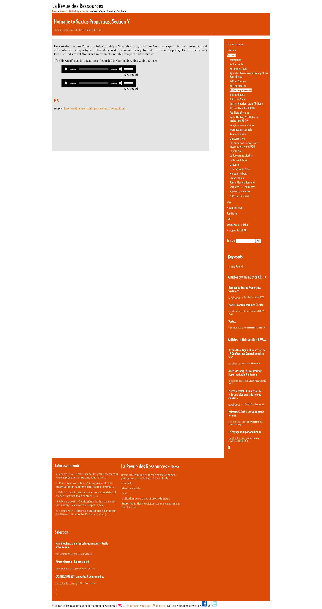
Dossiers (63, 11)
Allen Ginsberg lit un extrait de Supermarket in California (245, 372)
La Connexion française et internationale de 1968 (244, 144)
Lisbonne (234, 164)
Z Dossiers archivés (240, 196)
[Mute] (120, 69)
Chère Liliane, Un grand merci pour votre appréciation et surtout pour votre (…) (87, 475)
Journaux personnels (241, 129)
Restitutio (232, 213)
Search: (231, 240)
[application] (98, 69)
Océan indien (237, 178)
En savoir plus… (162, 478)
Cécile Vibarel (85, 553)
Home (55, 11)
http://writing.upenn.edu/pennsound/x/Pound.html (94, 108)
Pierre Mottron (87, 568)
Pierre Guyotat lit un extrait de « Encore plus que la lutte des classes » (245, 394)
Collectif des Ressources (254, 404)
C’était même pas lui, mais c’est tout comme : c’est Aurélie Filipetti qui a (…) (85, 503)
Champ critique (235, 44)
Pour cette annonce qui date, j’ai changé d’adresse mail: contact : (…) (86, 494)
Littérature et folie (240, 169)
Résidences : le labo (237, 225)
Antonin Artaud (238, 68)
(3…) (262, 277)
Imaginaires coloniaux (242, 125)
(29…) (263, 339)
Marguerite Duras (239, 173)
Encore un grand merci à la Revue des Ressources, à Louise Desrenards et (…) (86, 512)
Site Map (145, 606)
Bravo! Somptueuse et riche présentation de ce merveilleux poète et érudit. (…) (85, 485)
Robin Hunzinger (235, 424)
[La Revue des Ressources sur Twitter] (214, 606)
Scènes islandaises (240, 191)
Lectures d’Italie (238, 160)
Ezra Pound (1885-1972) (91, 29)
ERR (228, 219)
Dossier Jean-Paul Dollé (242, 108)
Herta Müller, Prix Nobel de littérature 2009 (244, 119)
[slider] (129, 68)
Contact (133, 606)
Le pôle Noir (236, 151)
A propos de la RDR (236, 230)
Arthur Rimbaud (238, 81)
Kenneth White (238, 134)
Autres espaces (238, 86)
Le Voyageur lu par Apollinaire (244, 432)
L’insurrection (237, 138)
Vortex (232, 321)
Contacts (127, 483)
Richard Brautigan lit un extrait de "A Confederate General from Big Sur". (247, 353)
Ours (124, 493)
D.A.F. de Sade (237, 99)
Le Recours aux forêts (241, 155)
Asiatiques (235, 60)
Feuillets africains (239, 112)
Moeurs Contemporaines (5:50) (245, 305)
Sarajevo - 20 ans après (242, 187)
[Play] (66, 69)
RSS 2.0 (160, 606)
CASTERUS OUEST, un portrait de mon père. (80, 576)
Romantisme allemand (242, 182)
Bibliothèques (237, 94)
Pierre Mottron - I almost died (72, 562)
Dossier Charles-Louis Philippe (246, 103)
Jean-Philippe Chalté (254, 421)
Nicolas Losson (88, 583)
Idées (229, 202)
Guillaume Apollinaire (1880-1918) (243, 439)
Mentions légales (131, 488)
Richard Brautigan (252, 363)
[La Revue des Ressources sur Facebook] (204, 606)
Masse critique (234, 208)
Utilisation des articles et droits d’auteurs (146, 498)
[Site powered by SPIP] (121, 606)
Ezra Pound (237, 266)
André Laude (236, 64)
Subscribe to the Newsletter (138, 503)
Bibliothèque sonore (78, 11)
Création (231, 50)
